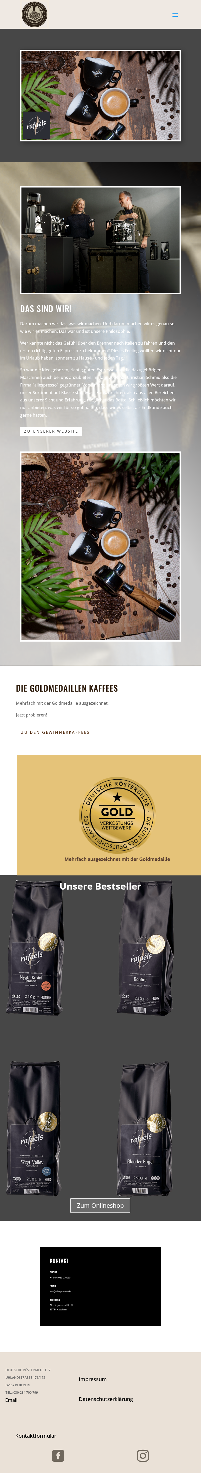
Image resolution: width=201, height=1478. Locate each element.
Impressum (93, 1379)
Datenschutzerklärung (106, 1399)
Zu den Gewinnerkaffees (55, 732)
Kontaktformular (35, 1435)
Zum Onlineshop (100, 1205)
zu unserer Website (51, 431)
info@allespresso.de (60, 1291)
